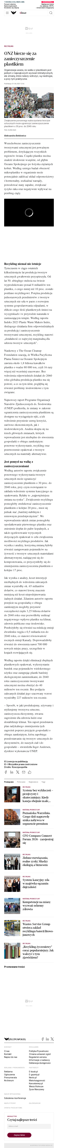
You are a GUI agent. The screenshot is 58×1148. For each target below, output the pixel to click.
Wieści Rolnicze (36, 1086)
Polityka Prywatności (38, 1051)
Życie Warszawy (36, 1089)
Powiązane (9, 782)
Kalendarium (34, 1103)
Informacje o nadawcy (39, 1060)
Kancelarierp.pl (36, 1083)
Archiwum (9, 1080)
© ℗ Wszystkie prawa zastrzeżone (20, 764)
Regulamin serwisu (38, 1057)
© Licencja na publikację (16, 761)
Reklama (8, 1071)
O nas (7, 1051)
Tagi (43, 782)
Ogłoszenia (9, 1074)
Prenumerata (10, 1077)
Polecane (21, 782)
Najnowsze (33, 782)
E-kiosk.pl (33, 1071)
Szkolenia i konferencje (15, 1098)
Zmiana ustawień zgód (40, 1054)
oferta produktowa (13, 1108)
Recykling (8, 46)
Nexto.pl (33, 1077)
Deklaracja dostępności (40, 1063)
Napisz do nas (10, 1057)
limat (23, 12)
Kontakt (7, 1054)
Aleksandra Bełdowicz (15, 136)
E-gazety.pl (34, 1074)
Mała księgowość (37, 1080)
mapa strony (10, 1103)
